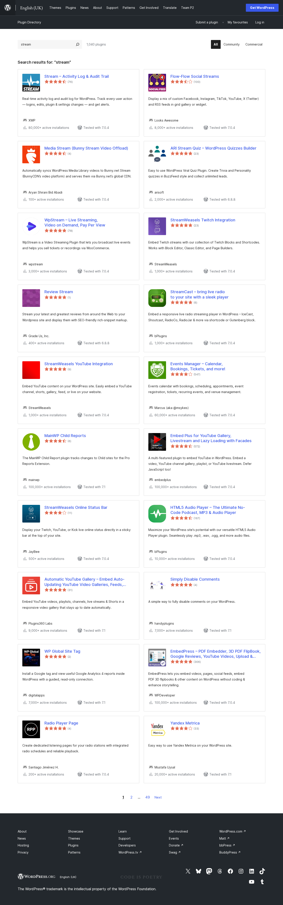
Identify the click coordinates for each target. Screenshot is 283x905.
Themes (74, 838)
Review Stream (58, 291)
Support (124, 838)
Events (174, 838)
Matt (224, 838)
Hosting (23, 845)
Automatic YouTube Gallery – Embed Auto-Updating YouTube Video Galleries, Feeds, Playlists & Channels (84, 582)
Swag (175, 852)
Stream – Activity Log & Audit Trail (76, 76)
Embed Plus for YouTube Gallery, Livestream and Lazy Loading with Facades (211, 438)
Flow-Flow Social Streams (194, 76)
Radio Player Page (61, 723)
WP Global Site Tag (62, 651)
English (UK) (68, 877)
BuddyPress (230, 852)
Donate (176, 845)
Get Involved (178, 831)
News (22, 838)
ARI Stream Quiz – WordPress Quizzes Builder (213, 148)
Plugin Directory (29, 22)
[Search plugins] (77, 44)
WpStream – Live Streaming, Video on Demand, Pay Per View (74, 222)
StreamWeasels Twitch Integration (202, 220)
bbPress (227, 845)
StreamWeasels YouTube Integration (78, 363)
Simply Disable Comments (195, 579)
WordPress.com (232, 831)
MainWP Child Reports (65, 435)
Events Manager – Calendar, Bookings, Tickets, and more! (197, 366)
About (22, 831)
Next (158, 797)
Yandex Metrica (185, 723)
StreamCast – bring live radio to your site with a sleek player (199, 294)
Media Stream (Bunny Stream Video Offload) (86, 148)
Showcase (75, 831)
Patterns (74, 852)
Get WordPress (262, 8)
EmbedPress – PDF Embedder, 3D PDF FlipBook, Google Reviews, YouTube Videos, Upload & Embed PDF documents (215, 654)
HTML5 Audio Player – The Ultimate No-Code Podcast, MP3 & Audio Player (207, 510)
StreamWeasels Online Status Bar (75, 507)
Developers (127, 845)
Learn (123, 831)
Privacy (23, 852)
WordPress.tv (130, 852)
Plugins (73, 845)
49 (147, 797)
